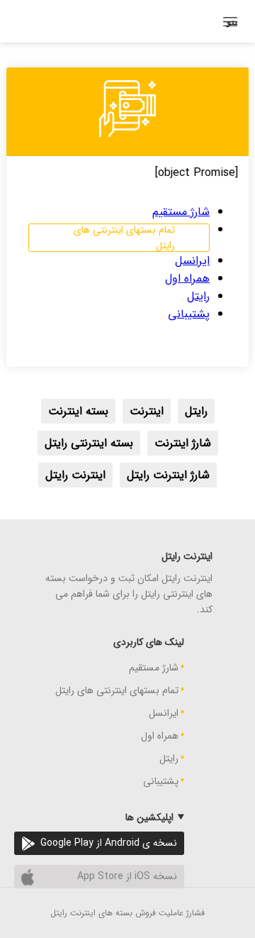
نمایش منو (232, 21)
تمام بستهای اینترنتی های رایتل (124, 238)
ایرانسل (192, 261)
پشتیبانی (189, 314)
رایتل (198, 296)
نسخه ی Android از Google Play (108, 843)
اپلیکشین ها (149, 817)
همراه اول (187, 278)
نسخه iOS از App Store (127, 876)
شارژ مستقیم (181, 212)
